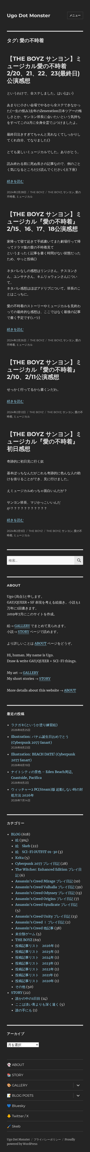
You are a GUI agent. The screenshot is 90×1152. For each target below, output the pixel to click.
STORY (23, 632)
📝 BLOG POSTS (20, 1096)
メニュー (75, 15)
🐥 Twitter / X (18, 1116)
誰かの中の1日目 (27, 998)
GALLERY (22, 626)
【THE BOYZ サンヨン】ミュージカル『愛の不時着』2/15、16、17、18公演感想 (44, 221)
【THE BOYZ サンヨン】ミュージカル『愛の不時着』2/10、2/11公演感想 (44, 369)
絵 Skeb (22, 846)
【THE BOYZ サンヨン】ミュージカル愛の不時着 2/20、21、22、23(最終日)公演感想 (44, 69)
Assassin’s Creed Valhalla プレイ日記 (45, 887)
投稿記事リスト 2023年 (34, 963)
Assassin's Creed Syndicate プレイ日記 (46, 904)
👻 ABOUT (15, 1065)
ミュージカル (24, 196)
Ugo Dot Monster (28, 15)
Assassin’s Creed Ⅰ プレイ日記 (39, 922)
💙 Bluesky (16, 1106)
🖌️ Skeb (14, 1126)
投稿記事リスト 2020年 (34, 981)
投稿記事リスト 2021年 (34, 975)
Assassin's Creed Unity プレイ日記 (42, 916)
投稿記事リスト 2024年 (34, 957)
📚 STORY (15, 1075)
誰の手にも (23, 1010)
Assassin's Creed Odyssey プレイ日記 (45, 893)
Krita (19, 858)
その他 (20, 987)
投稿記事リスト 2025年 (34, 951)
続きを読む (15, 181)
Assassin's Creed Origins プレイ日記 (44, 899)
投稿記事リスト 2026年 (34, 946)
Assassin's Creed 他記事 (34, 928)
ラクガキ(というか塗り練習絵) (34, 725)
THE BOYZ (37, 192)
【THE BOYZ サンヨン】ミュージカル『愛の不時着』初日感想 (44, 441)
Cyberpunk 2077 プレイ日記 (37, 863)
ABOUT (40, 643)
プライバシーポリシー (47, 1139)
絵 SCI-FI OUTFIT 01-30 (36, 852)
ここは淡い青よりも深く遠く (37, 1004)
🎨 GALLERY (17, 1085)
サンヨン (68, 192)
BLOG (16, 834)
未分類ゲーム (25, 934)
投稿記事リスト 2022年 (34, 969)
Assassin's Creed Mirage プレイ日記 (44, 881)
